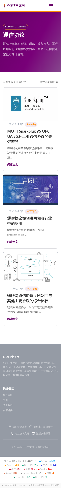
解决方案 (8, 395)
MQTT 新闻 (32, 211)
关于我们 (8, 405)
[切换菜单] (50, 5)
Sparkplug (31, 124)
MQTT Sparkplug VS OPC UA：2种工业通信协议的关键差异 (29, 137)
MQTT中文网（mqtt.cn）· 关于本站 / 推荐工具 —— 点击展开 (31, 485)
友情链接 (8, 410)
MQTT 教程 (32, 289)
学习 (5, 400)
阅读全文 (12, 164)
